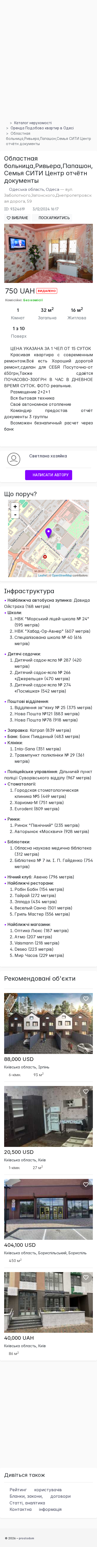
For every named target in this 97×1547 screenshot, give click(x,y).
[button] (88, 228)
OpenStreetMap (62, 575)
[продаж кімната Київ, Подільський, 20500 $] (48, 1116)
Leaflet (42, 575)
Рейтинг (35, 1489)
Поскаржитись (54, 218)
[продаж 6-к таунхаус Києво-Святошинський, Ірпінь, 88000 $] (48, 1023)
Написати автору (50, 475)
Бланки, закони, (39, 1496)
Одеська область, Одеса (34, 189)
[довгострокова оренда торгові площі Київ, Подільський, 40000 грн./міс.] (48, 1302)
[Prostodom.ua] (6, 123)
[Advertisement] (48, 66)
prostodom (26, 1538)
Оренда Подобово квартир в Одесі (42, 128)
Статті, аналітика (26, 1502)
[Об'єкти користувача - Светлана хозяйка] (13, 459)
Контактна (35, 1509)
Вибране (19, 218)
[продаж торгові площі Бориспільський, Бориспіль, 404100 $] (48, 1209)
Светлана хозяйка (48, 455)
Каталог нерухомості (33, 123)
